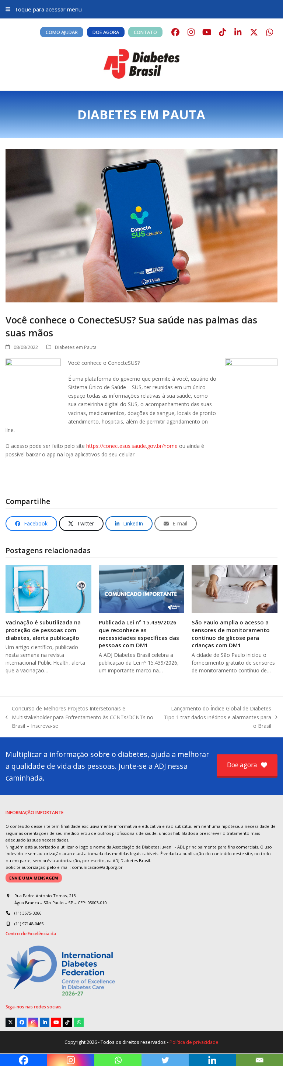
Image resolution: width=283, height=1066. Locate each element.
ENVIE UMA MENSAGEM (33, 878)
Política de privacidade (194, 1042)
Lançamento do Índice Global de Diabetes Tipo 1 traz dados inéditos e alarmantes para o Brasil (217, 717)
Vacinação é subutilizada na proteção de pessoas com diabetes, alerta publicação (43, 629)
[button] (43, 9)
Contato (145, 32)
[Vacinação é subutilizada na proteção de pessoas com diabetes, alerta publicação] (48, 588)
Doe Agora (105, 32)
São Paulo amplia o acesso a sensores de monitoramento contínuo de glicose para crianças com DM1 (231, 633)
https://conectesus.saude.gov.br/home (132, 445)
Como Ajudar (62, 32)
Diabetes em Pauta (76, 347)
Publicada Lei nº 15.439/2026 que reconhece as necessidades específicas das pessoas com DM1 (139, 633)
